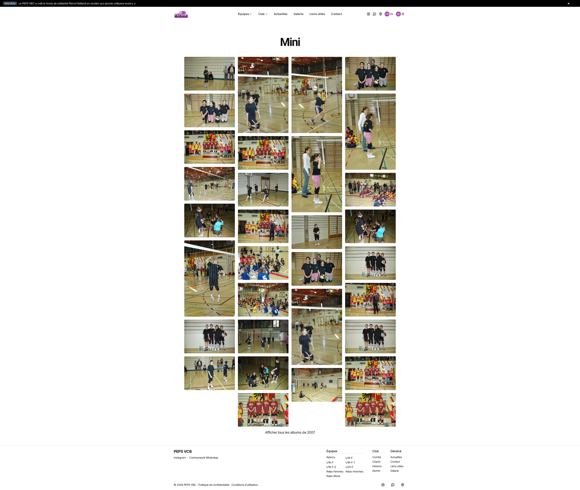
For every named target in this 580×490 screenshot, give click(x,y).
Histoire (376, 466)
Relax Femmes (334, 471)
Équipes (243, 14)
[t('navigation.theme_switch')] (400, 14)
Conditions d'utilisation (244, 484)
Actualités (281, 14)
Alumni (376, 470)
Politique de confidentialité (213, 484)
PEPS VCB (183, 451)
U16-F (330, 462)
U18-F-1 (350, 462)
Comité (376, 457)
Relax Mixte (333, 476)
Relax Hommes (354, 471)
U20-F (349, 467)
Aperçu (330, 457)
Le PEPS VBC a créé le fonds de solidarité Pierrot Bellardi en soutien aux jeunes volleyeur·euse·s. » (77, 3)
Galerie (298, 14)
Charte (376, 461)
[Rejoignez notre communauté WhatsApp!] (375, 14)
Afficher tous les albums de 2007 (290, 432)
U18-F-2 (331, 467)
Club (261, 14)
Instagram (180, 457)
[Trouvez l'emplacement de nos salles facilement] (381, 14)
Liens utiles (317, 14)
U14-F (349, 457)
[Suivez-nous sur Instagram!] (369, 14)
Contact (336, 14)
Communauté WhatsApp (203, 457)
